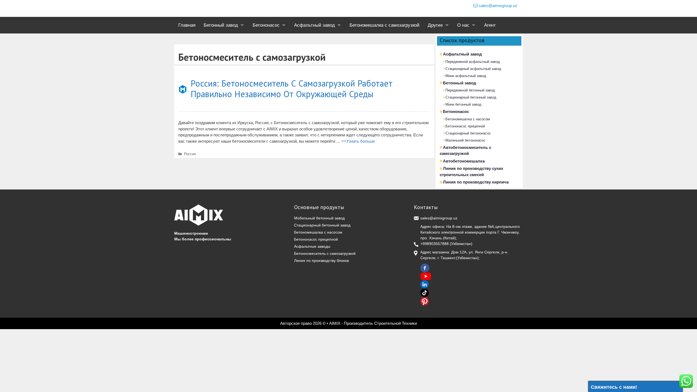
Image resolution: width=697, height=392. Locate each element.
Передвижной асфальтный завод (472, 62)
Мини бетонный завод (463, 104)
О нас (463, 25)
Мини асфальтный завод (465, 76)
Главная (186, 25)
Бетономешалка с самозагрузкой (385, 25)
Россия (190, 154)
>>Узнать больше (358, 141)
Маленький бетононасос (465, 140)
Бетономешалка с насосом (467, 119)
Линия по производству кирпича (476, 182)
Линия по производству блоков (321, 260)
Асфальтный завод (314, 25)
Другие (435, 25)
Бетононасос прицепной (465, 126)
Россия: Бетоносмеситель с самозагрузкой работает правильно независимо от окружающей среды (292, 88)
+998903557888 (434, 243)
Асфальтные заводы (312, 246)
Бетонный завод (221, 25)
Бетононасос (266, 25)
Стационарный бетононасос (468, 133)
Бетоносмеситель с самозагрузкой (325, 253)
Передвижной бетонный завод (470, 90)
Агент (490, 25)
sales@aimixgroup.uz (497, 5)
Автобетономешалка (464, 161)
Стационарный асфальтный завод (473, 69)
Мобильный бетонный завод (319, 218)
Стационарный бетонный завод (470, 97)
